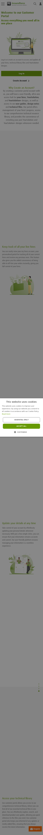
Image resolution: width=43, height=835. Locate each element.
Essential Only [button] (21, 420)
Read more (6, 414)
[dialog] (21, 417)
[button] (21, 432)
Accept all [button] (21, 426)
